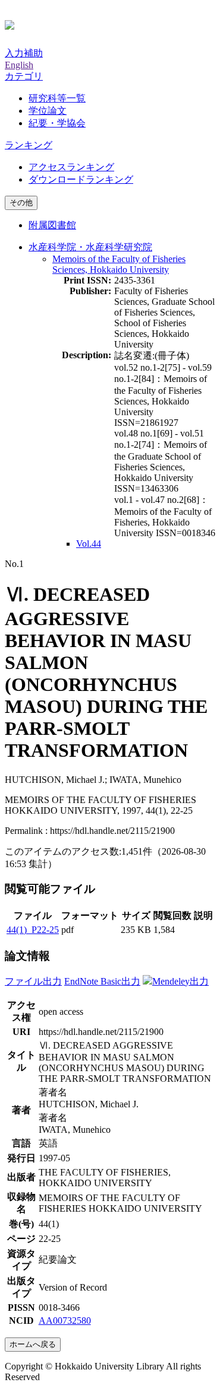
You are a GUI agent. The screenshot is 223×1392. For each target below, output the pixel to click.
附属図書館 (52, 225)
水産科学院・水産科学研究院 (90, 247)
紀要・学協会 (57, 123)
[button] (24, 76)
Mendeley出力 (180, 981)
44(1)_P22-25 (33, 930)
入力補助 (24, 53)
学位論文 (48, 111)
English (19, 65)
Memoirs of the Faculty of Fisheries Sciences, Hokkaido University (119, 264)
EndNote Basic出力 (102, 981)
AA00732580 (65, 1320)
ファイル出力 (33, 981)
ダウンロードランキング (81, 179)
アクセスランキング (71, 167)
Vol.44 (88, 544)
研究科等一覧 (57, 98)
